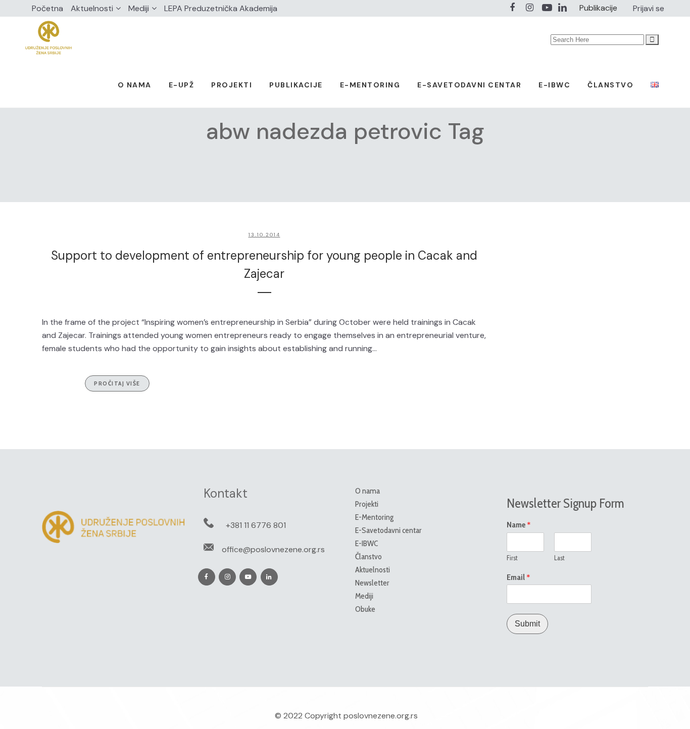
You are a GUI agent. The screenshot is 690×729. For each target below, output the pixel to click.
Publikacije (598, 8)
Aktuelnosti (92, 8)
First (512, 558)
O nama (367, 491)
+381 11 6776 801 (256, 525)
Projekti (366, 504)
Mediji (138, 8)
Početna (47, 8)
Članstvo (368, 556)
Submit (527, 623)
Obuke (365, 609)
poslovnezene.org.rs (380, 715)
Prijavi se (648, 8)
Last (559, 558)
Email (518, 577)
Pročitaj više (117, 383)
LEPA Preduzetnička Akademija (220, 8)
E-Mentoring (374, 517)
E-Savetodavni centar (388, 530)
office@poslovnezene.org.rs (273, 549)
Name (519, 525)
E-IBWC (366, 543)
